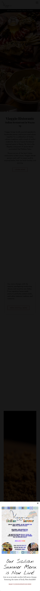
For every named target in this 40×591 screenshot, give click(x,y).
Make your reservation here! (20, 584)
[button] (38, 503)
